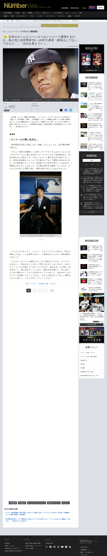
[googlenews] (66, 547)
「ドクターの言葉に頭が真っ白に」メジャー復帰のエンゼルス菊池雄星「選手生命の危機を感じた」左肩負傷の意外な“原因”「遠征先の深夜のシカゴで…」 (93, 171)
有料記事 (77, 16)
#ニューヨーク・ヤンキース (36, 503)
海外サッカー (46, 13)
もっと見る (91, 211)
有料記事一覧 (84, 360)
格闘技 (5, 16)
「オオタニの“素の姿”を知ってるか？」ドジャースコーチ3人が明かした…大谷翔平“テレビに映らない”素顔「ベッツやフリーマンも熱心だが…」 (92, 197)
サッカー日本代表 (57, 13)
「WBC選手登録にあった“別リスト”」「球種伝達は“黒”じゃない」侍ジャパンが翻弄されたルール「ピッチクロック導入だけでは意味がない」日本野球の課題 (93, 205)
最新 (86, 164)
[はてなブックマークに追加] (70, 110)
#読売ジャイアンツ (54, 503)
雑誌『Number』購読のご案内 (33, 543)
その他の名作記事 (91, 324)
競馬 (80, 13)
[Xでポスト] (61, 110)
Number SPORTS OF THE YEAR (13, 551)
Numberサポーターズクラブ (12, 548)
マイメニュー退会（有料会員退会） (89, 356)
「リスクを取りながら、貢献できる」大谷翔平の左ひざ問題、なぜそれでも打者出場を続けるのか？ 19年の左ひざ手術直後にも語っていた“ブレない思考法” (93, 180)
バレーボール (61, 16)
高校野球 (30, 13)
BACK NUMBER (34, 31)
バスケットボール (50, 16)
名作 (5, 37)
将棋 (12, 16)
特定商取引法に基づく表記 (87, 371)
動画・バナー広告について (87, 552)
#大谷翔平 (22, 503)
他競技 (69, 16)
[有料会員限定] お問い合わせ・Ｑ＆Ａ (90, 375)
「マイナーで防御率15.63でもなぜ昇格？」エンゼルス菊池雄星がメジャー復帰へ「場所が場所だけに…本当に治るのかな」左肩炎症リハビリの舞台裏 (93, 188)
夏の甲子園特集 (8, 13)
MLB (23, 13)
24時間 (92, 164)
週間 (98, 164)
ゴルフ (67, 13)
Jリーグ (37, 13)
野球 (8, 20)
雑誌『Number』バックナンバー (33, 545)
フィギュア (40, 16)
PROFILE (7, 110)
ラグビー (32, 16)
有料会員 (100, 7)
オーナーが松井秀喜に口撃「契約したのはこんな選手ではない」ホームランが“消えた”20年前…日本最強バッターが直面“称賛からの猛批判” (38, 513)
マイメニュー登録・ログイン (88, 352)
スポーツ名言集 (29, 548)
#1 (22, 26)
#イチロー (66, 503)
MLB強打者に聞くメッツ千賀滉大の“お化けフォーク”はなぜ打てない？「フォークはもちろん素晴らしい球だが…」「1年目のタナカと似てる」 (38, 520)
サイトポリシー (84, 554)
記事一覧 (7, 543)
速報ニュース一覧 (9, 545)
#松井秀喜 (13, 503)
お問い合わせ (84, 547)
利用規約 (83, 364)
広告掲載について (85, 549)
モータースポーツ (21, 16)
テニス (74, 13)
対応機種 (83, 368)
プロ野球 (17, 13)
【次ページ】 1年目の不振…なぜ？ (40, 284)
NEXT (52, 291)
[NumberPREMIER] (92, 7)
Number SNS (49, 543)
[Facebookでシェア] (66, 110)
